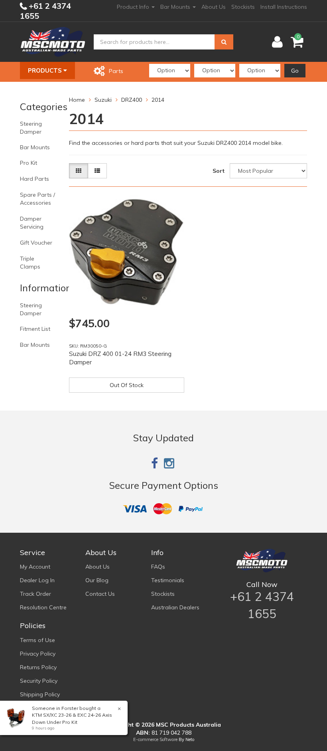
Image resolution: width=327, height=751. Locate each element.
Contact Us (100, 593)
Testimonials (167, 580)
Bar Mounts (176, 6)
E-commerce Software (155, 739)
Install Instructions (283, 6)
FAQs (158, 566)
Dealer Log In (37, 580)
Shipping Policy (40, 694)
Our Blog (96, 580)
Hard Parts (34, 178)
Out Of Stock (127, 385)
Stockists (243, 6)
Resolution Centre (43, 607)
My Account (35, 566)
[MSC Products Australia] (53, 41)
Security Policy (38, 680)
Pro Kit (28, 162)
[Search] (224, 41)
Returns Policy (38, 667)
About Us (213, 6)
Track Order (35, 593)
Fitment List (35, 328)
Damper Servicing (31, 222)
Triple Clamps (30, 262)
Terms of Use (37, 640)
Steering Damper (31, 127)
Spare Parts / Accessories (37, 198)
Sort (219, 170)
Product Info (134, 6)
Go (295, 70)
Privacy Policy (37, 653)
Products (45, 70)
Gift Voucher (36, 242)
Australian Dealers (175, 607)
